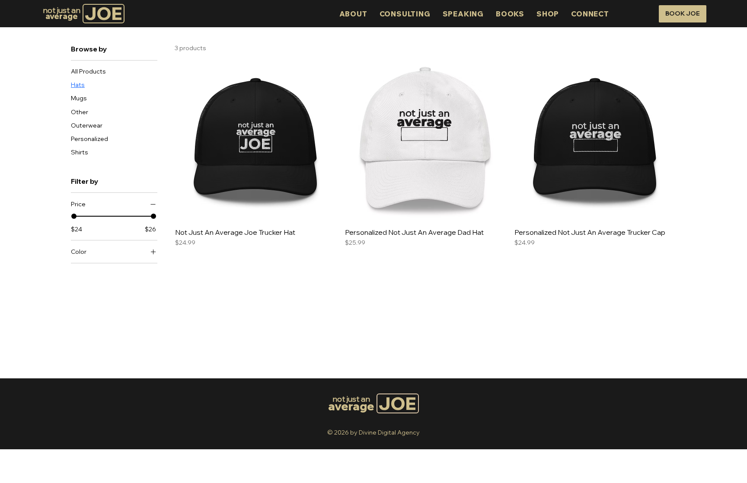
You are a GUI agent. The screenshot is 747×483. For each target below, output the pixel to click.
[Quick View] (255, 140)
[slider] (74, 216)
